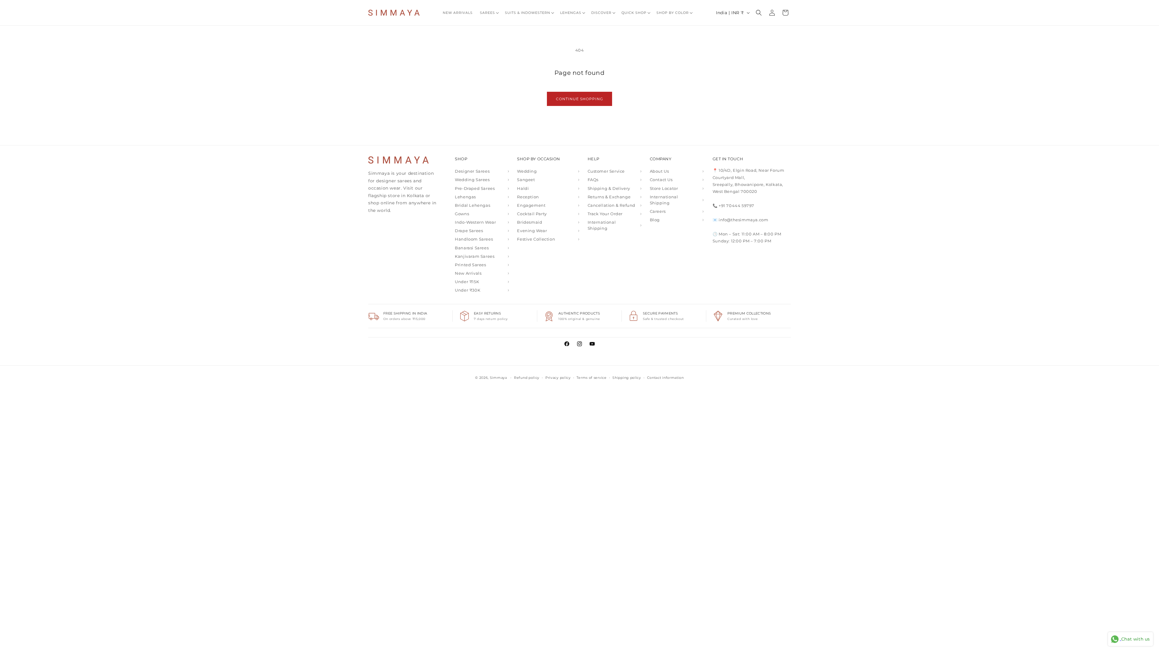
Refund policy (526, 378)
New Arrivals (468, 273)
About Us (659, 171)
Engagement (531, 205)
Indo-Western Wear (475, 222)
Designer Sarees (472, 171)
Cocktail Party (532, 213)
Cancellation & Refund (612, 205)
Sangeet (526, 179)
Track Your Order (605, 213)
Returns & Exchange (609, 196)
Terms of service (591, 378)
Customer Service (606, 171)
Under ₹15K (467, 281)
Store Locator (664, 188)
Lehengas (465, 196)
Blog (655, 219)
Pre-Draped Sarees (475, 188)
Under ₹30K (467, 290)
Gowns (462, 213)
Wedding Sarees (472, 179)
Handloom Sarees (474, 239)
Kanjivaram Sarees (474, 256)
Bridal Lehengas (472, 205)
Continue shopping (579, 99)
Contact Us (661, 179)
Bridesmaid (529, 222)
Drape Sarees (469, 230)
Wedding (527, 171)
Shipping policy (626, 378)
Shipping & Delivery (609, 188)
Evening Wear (532, 230)
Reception (528, 196)
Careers (658, 211)
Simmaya (498, 378)
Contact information (665, 378)
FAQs (593, 179)
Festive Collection (536, 239)
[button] (488, 12)
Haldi (523, 188)
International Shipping (602, 225)
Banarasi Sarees (472, 247)
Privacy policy (558, 378)
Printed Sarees (470, 264)
